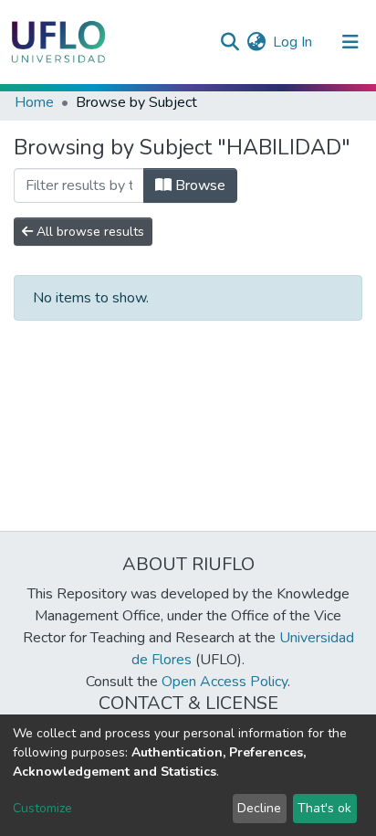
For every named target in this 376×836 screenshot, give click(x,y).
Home (34, 102)
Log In (293, 42)
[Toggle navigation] (350, 42)
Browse (198, 185)
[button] (256, 42)
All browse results (88, 231)
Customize (42, 808)
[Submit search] (229, 42)
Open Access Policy (224, 682)
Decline (259, 808)
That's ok (324, 808)
